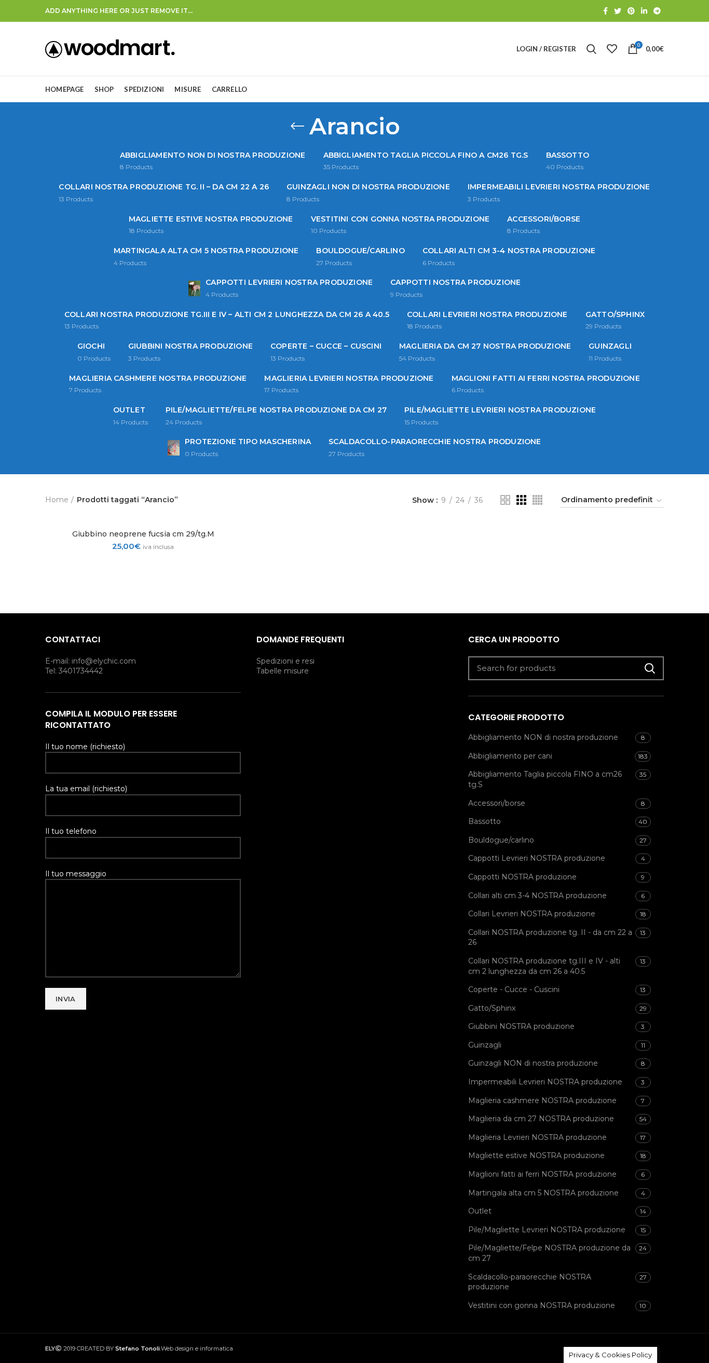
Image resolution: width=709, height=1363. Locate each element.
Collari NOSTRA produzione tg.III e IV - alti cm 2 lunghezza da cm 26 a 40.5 (544, 966)
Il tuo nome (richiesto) (85, 746)
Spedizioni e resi (285, 661)
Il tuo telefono (71, 831)
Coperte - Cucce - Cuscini (514, 989)
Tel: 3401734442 (74, 671)
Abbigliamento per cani (510, 756)
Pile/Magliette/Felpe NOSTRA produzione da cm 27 (549, 1253)
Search (650, 668)
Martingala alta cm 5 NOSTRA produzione (543, 1192)
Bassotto (484, 821)
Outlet (480, 1211)
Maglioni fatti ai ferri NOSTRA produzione (542, 1174)
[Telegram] (657, 11)
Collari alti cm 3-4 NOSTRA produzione (537, 895)
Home (57, 499)
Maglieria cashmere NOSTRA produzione (542, 1100)
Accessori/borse (496, 803)
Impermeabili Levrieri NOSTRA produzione (545, 1081)
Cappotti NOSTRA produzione (522, 877)
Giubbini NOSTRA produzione (521, 1026)
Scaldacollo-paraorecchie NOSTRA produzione (529, 1282)
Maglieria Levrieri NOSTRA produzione (537, 1137)
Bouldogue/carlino (501, 840)
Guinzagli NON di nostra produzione (533, 1063)
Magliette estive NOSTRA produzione (536, 1155)
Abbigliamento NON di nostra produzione (543, 737)
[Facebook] (605, 11)
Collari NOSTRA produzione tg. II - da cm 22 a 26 (550, 937)
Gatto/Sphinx (491, 1008)
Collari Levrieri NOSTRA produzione (531, 913)
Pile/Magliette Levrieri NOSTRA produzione (546, 1229)
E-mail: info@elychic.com (90, 661)
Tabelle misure (282, 671)
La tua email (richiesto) (86, 788)
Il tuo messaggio (75, 873)
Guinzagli (484, 1045)
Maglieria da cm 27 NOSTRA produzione (541, 1118)
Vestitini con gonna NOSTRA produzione (541, 1305)
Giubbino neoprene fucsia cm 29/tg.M (143, 534)
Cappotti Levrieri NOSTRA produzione (536, 858)
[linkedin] (644, 11)
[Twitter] (617, 11)
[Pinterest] (631, 11)
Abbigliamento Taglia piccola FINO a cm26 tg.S (545, 779)
